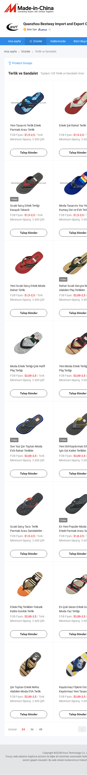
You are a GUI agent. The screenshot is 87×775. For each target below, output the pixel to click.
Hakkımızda (58, 41)
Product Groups (22, 63)
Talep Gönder (28, 152)
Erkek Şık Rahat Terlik (72, 125)
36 (32, 729)
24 (23, 729)
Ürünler (37, 41)
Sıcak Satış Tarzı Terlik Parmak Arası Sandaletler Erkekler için (26, 531)
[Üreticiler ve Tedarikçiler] (29, 8)
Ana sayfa (14, 41)
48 (40, 729)
